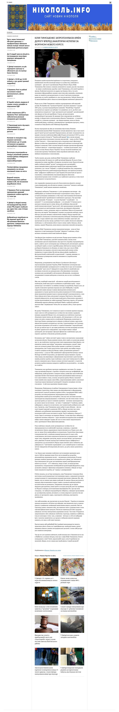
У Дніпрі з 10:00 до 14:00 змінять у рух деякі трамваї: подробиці (18, 81)
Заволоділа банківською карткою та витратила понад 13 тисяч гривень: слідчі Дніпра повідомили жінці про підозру (46, 671)
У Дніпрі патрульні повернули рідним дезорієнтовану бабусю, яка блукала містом (72, 670)
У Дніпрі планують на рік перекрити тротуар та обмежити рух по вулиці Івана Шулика (16, 70)
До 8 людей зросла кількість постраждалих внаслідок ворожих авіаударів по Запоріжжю (18, 57)
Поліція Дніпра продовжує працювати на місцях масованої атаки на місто (17, 169)
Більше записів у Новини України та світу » (73, 555)
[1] (68, 137)
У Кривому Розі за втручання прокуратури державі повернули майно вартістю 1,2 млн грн (18, 193)
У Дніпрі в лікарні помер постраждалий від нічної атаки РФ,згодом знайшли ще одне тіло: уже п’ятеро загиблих (17, 207)
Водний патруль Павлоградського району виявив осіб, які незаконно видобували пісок (17, 181)
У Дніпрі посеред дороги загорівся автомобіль (70, 636)
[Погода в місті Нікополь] (102, 36)
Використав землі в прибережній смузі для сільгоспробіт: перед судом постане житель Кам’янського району (46, 639)
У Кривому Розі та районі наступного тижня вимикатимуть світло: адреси (17, 93)
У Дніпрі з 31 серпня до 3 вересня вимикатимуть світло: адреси (46, 580)
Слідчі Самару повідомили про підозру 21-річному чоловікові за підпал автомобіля (72, 609)
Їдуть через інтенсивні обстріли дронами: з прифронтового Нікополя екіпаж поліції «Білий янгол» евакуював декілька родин (18, 44)
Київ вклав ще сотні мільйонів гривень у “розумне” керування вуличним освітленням (46, 609)
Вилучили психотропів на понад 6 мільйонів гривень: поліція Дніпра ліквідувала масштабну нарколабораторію (18, 157)
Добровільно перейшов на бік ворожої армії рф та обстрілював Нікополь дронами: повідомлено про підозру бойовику (18, 221)
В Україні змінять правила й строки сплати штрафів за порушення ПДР (18, 104)
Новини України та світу (50, 47)
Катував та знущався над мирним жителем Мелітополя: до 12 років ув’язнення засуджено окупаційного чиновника (16, 142)
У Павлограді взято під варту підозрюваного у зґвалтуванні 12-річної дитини (18, 128)
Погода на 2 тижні (95, 39)
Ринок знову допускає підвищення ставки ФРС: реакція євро (70, 580)
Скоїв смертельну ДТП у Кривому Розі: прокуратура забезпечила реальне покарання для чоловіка (17, 116)
